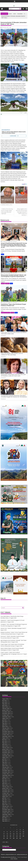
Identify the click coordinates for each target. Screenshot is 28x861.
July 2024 (4, 739)
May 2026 (4, 703)
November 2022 (6, 772)
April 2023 (4, 764)
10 (23, 831)
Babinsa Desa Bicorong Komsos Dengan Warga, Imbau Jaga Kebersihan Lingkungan (7, 211)
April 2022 (4, 783)
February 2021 (5, 806)
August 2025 (5, 718)
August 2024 (5, 738)
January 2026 (5, 710)
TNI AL (11, 204)
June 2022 (4, 780)
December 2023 (6, 751)
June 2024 (4, 741)
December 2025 (6, 711)
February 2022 (5, 786)
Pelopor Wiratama (13, 241)
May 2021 (4, 801)
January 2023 (5, 768)
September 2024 (6, 736)
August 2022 (5, 777)
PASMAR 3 (7, 204)
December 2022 (6, 770)
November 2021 (6, 791)
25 (4, 838)
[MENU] (27, 9)
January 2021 (5, 808)
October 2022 (5, 773)
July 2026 (4, 700)
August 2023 (5, 757)
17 (23, 834)
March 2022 (5, 785)
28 (13, 838)
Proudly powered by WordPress (8, 857)
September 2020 (6, 814)
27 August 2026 (5, 241)
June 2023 (4, 760)
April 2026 (4, 705)
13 (10, 834)
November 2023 (6, 752)
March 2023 (5, 765)
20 (10, 836)
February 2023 (5, 767)
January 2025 (5, 729)
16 (20, 834)
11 (4, 834)
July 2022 (4, 778)
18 (4, 836)
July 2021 (4, 798)
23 (20, 836)
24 (23, 836)
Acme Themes (14, 858)
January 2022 (5, 788)
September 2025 (6, 716)
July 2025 (4, 720)
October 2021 (5, 793)
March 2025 (5, 726)
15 (17, 834)
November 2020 (6, 811)
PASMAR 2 (7, 283)
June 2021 (4, 799)
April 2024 (4, 744)
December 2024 (6, 731)
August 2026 (5, 698)
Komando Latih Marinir (5, 312)
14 (13, 834)
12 (7, 834)
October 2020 (5, 812)
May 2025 (4, 723)
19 (7, 836)
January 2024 (5, 749)
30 (20, 838)
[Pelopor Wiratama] (2, 8)
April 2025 (4, 725)
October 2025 (5, 715)
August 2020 (5, 816)
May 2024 (4, 742)
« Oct (3, 842)
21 (13, 836)
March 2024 (5, 746)
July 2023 (4, 759)
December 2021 (6, 790)
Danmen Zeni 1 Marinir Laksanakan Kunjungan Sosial (13, 628)
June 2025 (4, 721)
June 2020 (4, 819)
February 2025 (5, 728)
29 (17, 838)
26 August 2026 (5, 273)
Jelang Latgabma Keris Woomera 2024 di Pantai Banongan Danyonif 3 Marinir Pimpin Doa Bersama (21, 212)
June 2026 (4, 702)
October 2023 (5, 754)
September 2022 (6, 775)
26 (7, 838)
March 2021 (5, 804)
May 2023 (4, 762)
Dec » (7, 842)
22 (17, 836)
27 (10, 838)
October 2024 (5, 734)
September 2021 (6, 795)
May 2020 (4, 821)
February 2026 (5, 708)
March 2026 (5, 707)
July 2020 (4, 817)
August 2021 (5, 796)
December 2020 (6, 809)
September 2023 (6, 755)
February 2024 (5, 747)
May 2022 (4, 781)
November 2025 (6, 713)
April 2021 (4, 803)
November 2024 (6, 733)
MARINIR (3, 204)
